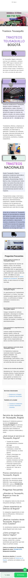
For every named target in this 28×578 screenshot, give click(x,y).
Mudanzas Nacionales (15, 396)
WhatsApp (21, 575)
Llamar (8, 575)
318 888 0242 (18, 549)
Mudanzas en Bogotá (15, 394)
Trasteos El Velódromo (15, 403)
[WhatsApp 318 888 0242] (25, 570)
